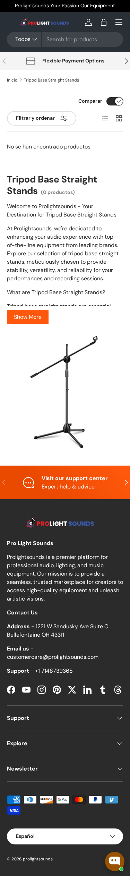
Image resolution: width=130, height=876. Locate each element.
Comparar (90, 101)
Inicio (12, 80)
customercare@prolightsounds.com (52, 657)
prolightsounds (38, 859)
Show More (28, 317)
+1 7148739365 (54, 670)
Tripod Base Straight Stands (51, 80)
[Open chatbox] (114, 861)
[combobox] (65, 39)
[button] (103, 22)
